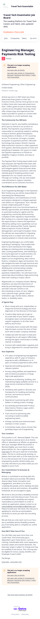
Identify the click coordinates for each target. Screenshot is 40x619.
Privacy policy (15, 614)
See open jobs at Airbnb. (16, 70)
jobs (6, 38)
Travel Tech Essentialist (22, 6)
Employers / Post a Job (13, 32)
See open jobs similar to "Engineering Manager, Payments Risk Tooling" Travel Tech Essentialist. (21, 75)
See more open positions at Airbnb (20, 595)
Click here (6, 452)
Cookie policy (25, 614)
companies (15, 38)
